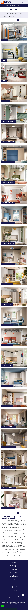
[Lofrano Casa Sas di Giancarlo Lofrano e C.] (6, 2)
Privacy (1, 609)
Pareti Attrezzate (14, 576)
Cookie (6, 609)
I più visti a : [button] (16, 16)
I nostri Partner (14, 563)
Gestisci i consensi (12, 609)
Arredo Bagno (14, 590)
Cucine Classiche (14, 572)
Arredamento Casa (13, 5)
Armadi (14, 580)
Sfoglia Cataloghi (14, 565)
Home (7, 5)
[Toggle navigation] (26, 2)
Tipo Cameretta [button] (8, 16)
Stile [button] (16, 13)
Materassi (14, 587)
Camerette (20, 5)
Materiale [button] (11, 13)
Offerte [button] (22, 16)
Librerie (14, 575)
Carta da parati (14, 589)
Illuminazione (14, 585)
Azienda (14, 562)
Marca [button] (6, 13)
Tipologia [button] (21, 13)
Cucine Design (14, 569)
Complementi (14, 586)
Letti (14, 579)
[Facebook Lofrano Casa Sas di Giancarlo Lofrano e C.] (18, 2)
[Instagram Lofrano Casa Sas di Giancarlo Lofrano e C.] (21, 2)
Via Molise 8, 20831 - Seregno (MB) (11, 595)
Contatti (14, 566)
